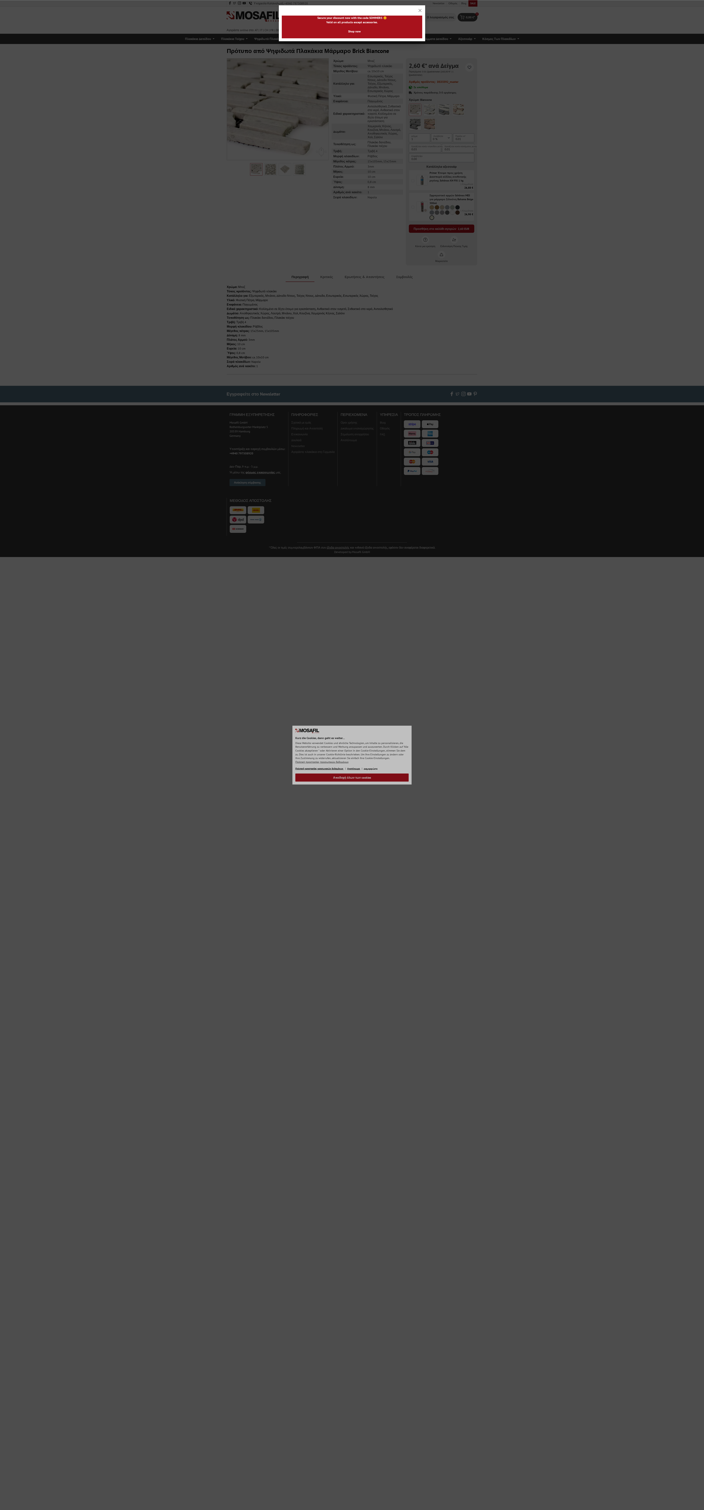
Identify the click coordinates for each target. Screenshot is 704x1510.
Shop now (354, 31)
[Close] (420, 10)
